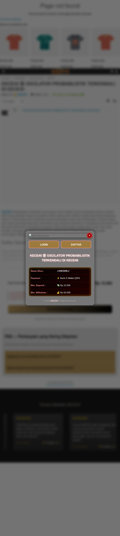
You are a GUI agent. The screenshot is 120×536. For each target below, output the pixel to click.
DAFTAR (76, 244)
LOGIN (44, 244)
